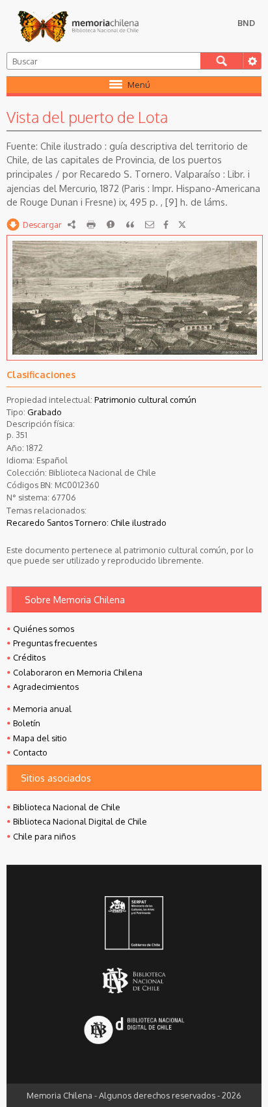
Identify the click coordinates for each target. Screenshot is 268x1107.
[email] (149, 224)
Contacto (30, 752)
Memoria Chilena (78, 26)
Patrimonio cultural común (145, 399)
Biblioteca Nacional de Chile (66, 807)
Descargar (42, 224)
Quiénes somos (43, 628)
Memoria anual (42, 709)
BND (246, 23)
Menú (138, 84)
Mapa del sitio (40, 738)
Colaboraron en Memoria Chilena (77, 672)
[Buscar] (221, 61)
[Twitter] (182, 224)
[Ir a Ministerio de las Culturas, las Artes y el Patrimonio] (134, 924)
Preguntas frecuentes (55, 643)
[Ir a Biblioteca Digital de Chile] (134, 1030)
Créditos (29, 657)
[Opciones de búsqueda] (252, 61)
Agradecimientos (46, 686)
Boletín (26, 723)
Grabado (44, 412)
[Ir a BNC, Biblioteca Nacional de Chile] (134, 980)
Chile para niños (44, 836)
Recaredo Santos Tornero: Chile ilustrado (87, 522)
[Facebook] (165, 224)
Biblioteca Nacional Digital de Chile (80, 821)
